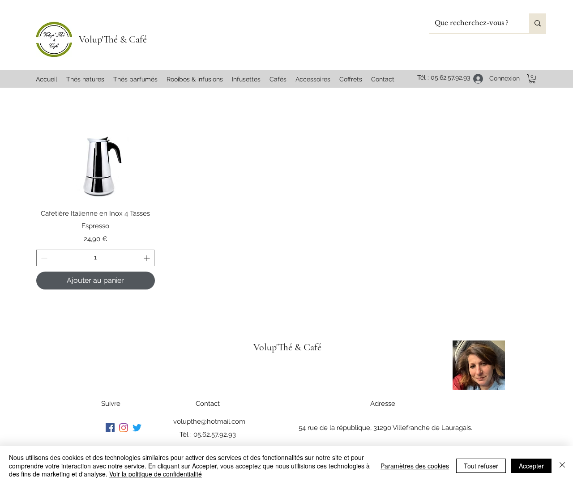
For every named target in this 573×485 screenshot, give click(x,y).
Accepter (531, 465)
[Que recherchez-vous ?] (537, 23)
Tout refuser (481, 465)
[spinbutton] (95, 258)
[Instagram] (123, 427)
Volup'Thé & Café (113, 39)
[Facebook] (110, 427)
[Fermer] (562, 465)
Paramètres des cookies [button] (415, 465)
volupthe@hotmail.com (209, 421)
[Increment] (147, 258)
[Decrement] (43, 258)
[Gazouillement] (137, 427)
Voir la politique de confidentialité (155, 473)
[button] (532, 78)
